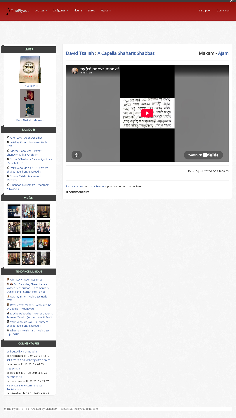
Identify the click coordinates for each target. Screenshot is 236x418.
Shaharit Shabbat (136, 53)
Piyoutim (105, 10)
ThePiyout (20, 10)
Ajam (223, 53)
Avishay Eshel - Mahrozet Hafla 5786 (27, 144)
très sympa (13, 368)
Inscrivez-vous (74, 186)
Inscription (205, 10)
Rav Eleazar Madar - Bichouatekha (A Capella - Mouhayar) (29, 306)
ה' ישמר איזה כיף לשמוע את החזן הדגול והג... (29, 360)
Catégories (59, 10)
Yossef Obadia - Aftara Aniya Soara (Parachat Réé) (29, 161)
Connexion (223, 10)
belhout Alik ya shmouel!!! (22, 351)
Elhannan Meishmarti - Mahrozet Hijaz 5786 (28, 186)
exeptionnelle (14, 377)
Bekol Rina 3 (30, 86)
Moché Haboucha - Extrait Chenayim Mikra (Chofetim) (24, 152)
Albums (78, 10)
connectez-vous (97, 186)
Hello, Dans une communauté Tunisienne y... (24, 387)
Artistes (40, 10)
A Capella (107, 53)
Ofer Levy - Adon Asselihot (26, 137)
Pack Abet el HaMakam (30, 120)
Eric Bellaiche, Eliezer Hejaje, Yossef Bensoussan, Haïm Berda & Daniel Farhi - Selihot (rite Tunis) (28, 288)
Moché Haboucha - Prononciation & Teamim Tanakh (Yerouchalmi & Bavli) (30, 315)
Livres (91, 10)
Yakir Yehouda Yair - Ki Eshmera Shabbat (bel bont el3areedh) (27, 169)
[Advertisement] (118, 29)
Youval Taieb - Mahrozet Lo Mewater (25, 178)
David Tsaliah (80, 53)
